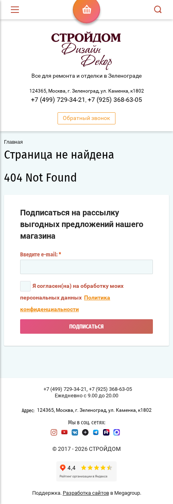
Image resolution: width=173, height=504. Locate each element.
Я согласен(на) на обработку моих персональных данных (72, 297)
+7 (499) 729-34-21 (58, 99)
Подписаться (86, 327)
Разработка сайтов (86, 493)
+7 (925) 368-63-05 (115, 99)
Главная (13, 142)
